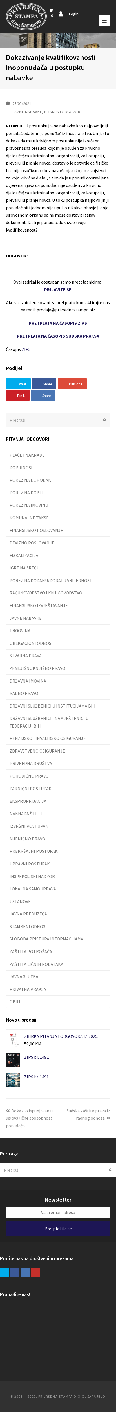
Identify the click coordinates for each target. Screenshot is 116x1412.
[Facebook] (14, 1272)
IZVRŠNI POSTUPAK (29, 826)
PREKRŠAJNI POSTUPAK (34, 851)
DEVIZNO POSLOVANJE (32, 543)
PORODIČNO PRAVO (29, 776)
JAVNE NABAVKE (27, 111)
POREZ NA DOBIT (27, 492)
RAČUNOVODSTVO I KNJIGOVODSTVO (46, 593)
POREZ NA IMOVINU (29, 505)
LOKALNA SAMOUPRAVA (33, 889)
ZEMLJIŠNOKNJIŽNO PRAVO (37, 668)
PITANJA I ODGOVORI (62, 111)
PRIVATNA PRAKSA (28, 989)
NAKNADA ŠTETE (26, 813)
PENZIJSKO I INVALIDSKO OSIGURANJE (48, 738)
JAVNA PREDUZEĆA (28, 914)
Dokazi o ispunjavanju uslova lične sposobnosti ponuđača (29, 1118)
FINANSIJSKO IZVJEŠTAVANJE (39, 605)
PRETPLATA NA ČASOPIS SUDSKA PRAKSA (58, 336)
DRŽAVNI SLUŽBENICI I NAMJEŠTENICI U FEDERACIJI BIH (49, 721)
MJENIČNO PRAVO (27, 838)
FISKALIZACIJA (24, 555)
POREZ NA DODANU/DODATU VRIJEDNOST (51, 580)
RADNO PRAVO (24, 693)
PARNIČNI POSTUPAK (31, 788)
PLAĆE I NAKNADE (27, 455)
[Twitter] (4, 1272)
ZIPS (26, 349)
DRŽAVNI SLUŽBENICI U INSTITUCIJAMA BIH (52, 706)
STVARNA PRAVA (26, 655)
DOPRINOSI (21, 467)
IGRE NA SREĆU (24, 568)
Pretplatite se (58, 1228)
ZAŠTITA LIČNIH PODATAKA (36, 964)
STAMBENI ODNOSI (28, 926)
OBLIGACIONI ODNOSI (31, 643)
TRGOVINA (20, 630)
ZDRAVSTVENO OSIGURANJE (37, 751)
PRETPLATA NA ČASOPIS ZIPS (58, 323)
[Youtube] (35, 1272)
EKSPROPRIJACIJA (28, 801)
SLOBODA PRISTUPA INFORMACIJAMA (46, 939)
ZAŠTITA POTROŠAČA (31, 951)
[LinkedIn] (25, 1272)
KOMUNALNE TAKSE (29, 517)
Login (74, 13)
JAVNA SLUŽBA (24, 976)
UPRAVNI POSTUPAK (30, 863)
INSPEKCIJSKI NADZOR (32, 876)
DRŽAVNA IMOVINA (28, 681)
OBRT (15, 1001)
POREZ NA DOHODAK (30, 480)
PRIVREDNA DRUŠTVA (31, 763)
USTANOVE (20, 901)
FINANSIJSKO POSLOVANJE (36, 530)
